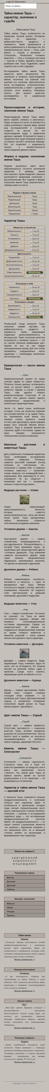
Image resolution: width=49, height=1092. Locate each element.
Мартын (11, 903)
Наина (10, 907)
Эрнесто (11, 915)
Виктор (10, 877)
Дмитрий (11, 885)
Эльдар (10, 911)
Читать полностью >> (24, 959)
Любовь (11, 889)
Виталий (11, 881)
